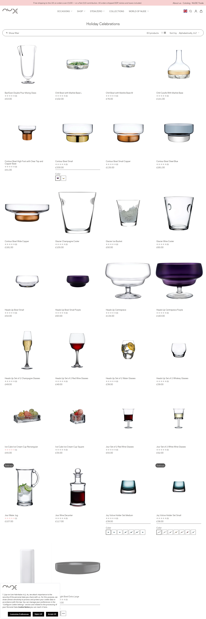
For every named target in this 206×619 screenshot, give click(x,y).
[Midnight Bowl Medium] (179, 568)
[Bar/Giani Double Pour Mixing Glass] (27, 64)
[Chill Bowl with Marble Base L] (78, 64)
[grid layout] (164, 33)
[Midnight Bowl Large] (128, 568)
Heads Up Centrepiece (116, 309)
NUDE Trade (198, 2)
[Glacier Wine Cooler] (179, 212)
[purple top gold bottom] (58, 178)
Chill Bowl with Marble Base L (68, 92)
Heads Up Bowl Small (14, 309)
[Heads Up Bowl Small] (27, 281)
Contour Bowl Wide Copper (17, 241)
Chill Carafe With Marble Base (169, 92)
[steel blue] (120, 532)
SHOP (80, 11)
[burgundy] (131, 532)
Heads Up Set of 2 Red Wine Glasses (71, 378)
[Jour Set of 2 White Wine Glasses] (179, 418)
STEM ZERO (96, 11)
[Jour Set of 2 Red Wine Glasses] (128, 418)
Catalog (186, 2)
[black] (108, 613)
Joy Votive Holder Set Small (168, 515)
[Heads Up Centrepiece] (128, 281)
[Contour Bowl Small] (78, 132)
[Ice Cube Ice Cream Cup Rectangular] (27, 418)
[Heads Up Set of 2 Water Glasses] (128, 349)
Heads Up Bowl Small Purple (68, 309)
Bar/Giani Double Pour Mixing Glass (20, 92)
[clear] (108, 532)
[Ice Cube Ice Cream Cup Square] (78, 418)
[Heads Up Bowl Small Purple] (78, 281)
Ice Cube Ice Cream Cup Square (69, 446)
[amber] (125, 532)
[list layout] (162, 33)
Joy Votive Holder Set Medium (119, 515)
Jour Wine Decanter (64, 515)
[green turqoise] (142, 532)
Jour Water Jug (11, 515)
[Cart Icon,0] (201, 11)
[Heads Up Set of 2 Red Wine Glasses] (78, 349)
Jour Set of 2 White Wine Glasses (171, 446)
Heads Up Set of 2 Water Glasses (120, 378)
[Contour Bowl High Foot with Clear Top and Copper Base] (27, 132)
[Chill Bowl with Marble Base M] (128, 64)
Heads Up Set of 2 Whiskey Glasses (172, 378)
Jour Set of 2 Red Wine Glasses (120, 446)
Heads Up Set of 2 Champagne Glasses (22, 378)
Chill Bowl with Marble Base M (119, 92)
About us (177, 2)
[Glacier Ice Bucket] (128, 212)
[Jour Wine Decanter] (78, 487)
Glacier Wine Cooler (165, 241)
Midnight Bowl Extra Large (67, 596)
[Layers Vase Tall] (27, 568)
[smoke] (114, 532)
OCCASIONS (63, 11)
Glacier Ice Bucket (114, 241)
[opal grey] (63, 613)
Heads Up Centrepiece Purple (169, 309)
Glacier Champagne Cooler (67, 241)
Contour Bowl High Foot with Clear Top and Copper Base (24, 162)
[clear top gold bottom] (63, 178)
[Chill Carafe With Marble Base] (179, 64)
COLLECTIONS (116, 11)
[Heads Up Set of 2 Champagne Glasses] (27, 349)
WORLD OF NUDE (137, 11)
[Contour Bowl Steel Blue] (179, 132)
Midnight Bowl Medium (166, 596)
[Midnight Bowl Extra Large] (78, 568)
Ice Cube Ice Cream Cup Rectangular (21, 446)
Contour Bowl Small (64, 161)
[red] (137, 532)
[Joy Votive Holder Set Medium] (128, 487)
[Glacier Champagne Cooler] (78, 212)
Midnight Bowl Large (115, 596)
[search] (190, 11)
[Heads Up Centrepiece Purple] (179, 281)
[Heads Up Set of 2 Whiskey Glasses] (179, 349)
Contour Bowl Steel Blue (167, 161)
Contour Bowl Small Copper (118, 161)
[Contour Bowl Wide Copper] (27, 212)
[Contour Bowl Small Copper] (128, 132)
